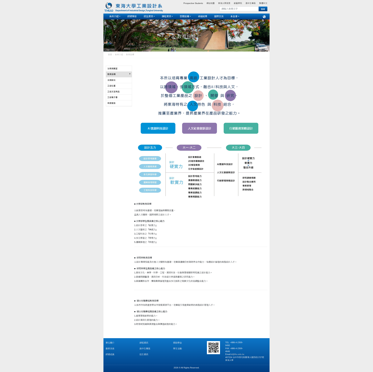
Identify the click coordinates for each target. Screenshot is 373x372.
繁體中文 (263, 3)
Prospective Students (193, 3)
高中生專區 (251, 3)
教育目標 (130, 55)
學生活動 (177, 348)
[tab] (119, 69)
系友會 (234, 16)
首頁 (110, 55)
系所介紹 (114, 16)
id (232, 354)
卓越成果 (202, 16)
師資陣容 (132, 16)
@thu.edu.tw (238, 354)
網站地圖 (210, 3)
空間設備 (184, 16)
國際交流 (219, 16)
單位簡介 (110, 343)
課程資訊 (166, 16)
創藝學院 (238, 3)
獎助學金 (177, 343)
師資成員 (110, 354)
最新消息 (110, 348)
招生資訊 (148, 16)
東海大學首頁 (224, 3)
